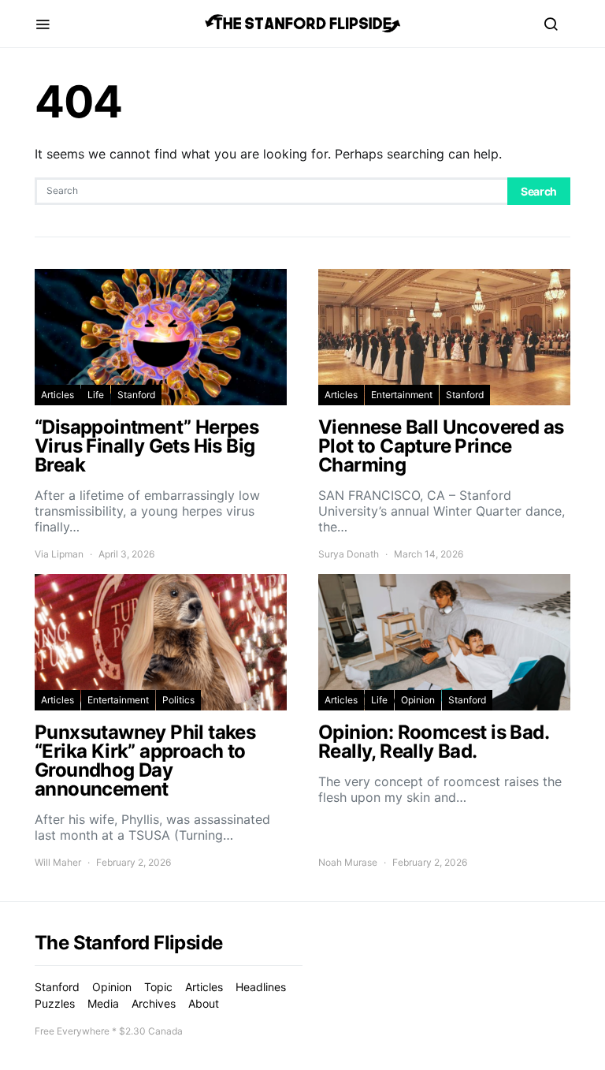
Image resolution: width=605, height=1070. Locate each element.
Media (103, 1003)
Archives (154, 1003)
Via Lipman (59, 554)
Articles (57, 395)
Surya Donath (348, 554)
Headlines (261, 987)
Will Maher (58, 862)
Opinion (418, 700)
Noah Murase (347, 862)
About (203, 1003)
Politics (178, 700)
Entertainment (401, 395)
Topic (158, 987)
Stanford (136, 395)
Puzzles (55, 1003)
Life (95, 395)
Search (539, 191)
